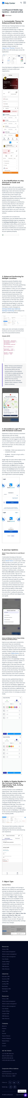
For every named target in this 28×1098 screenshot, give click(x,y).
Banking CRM (5, 981)
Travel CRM (5, 991)
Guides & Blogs (6, 961)
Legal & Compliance (21, 1094)
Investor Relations (6, 1038)
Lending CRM (5, 984)
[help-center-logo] (11, 3)
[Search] (20, 2)
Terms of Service (6, 1036)
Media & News (5, 1041)
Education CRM (5, 976)
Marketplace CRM (6, 988)
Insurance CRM (5, 979)
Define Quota (15, 653)
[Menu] (24, 2)
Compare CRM (5, 964)
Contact (4, 1045)
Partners (4, 1028)
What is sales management (9, 956)
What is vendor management (9, 954)
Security (4, 1033)
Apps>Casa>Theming (8, 48)
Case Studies (5, 959)
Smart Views (9, 560)
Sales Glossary (5, 969)
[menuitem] (20, 2)
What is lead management (8, 951)
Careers (4, 1043)
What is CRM (5, 949)
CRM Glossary (5, 966)
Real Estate (5, 986)
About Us (4, 1026)
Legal (3, 1031)
